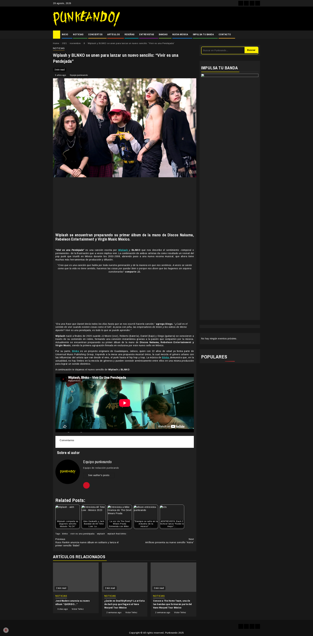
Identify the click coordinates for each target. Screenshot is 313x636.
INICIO (65, 34)
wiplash (101, 533)
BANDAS (163, 34)
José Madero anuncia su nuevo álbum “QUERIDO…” (72, 602)
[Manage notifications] (5, 630)
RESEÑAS (129, 34)
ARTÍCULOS (113, 34)
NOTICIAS (78, 34)
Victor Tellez (78, 609)
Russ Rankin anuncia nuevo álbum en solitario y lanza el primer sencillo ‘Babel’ (87, 542)
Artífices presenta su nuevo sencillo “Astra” (169, 541)
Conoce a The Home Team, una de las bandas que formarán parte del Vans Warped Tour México (172, 604)
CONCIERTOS (95, 34)
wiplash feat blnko (116, 533)
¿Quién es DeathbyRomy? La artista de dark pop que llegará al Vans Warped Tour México (124, 604)
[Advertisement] (191, 18)
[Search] (258, 34)
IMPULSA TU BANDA (203, 34)
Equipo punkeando (79, 75)
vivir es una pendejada (82, 533)
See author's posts (98, 475)
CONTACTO (225, 34)
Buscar (251, 50)
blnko (65, 533)
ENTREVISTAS (146, 34)
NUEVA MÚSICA (180, 34)
